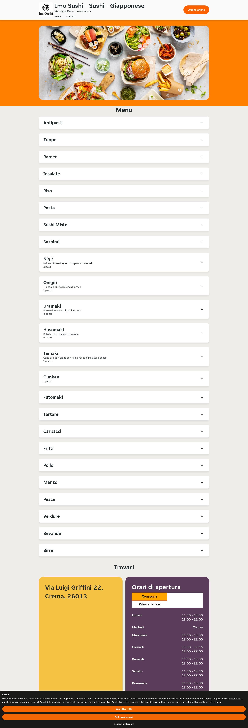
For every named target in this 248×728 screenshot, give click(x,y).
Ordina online (196, 10)
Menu (58, 16)
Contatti (70, 16)
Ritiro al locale (149, 604)
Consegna (149, 596)
